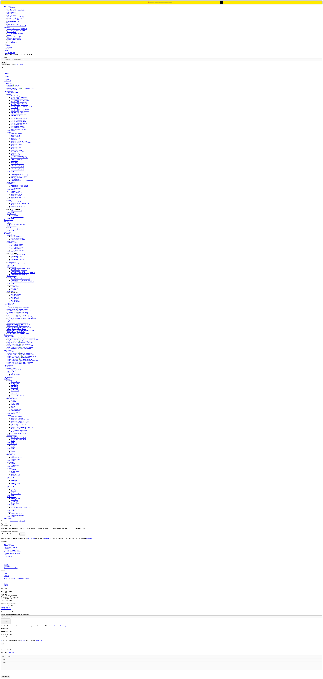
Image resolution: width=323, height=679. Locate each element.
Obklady (9, 94)
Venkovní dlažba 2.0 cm (13, 354)
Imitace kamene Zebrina (17, 250)
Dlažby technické (15, 474)
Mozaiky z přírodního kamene (19, 177)
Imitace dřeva (14, 500)
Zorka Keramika (11, 497)
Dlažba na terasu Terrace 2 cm (19, 205)
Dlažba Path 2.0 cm (12, 357)
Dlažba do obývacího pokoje (15, 339)
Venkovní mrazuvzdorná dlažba (19, 158)
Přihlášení (6, 565)
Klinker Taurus (15, 297)
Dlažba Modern (11, 332)
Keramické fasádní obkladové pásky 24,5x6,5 (23, 273)
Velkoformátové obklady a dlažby (20, 100)
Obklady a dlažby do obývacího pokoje (21, 106)
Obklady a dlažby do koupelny (19, 102)
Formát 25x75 (14, 388)
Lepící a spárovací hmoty (17, 217)
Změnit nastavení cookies (10, 568)
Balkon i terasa (15, 404)
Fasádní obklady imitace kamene (19, 425)
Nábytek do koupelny (13, 310)
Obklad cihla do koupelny (18, 126)
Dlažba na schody (15, 155)
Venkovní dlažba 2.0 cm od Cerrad (20, 422)
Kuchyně (9, 86)
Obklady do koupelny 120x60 (19, 123)
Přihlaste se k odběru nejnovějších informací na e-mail (15, 614)
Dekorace (10, 183)
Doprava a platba (11, 12)
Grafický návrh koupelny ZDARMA (17, 29)
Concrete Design (15, 382)
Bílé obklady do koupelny (18, 112)
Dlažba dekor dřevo (16, 459)
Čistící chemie (14, 215)
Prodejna (6, 48)
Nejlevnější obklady (16, 369)
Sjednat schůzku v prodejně (14, 18)
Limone (9, 478)
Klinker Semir (14, 289)
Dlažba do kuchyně (16, 135)
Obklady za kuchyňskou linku (19, 97)
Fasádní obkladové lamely (18, 239)
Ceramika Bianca (12, 436)
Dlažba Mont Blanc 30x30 (18, 197)
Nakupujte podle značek (13, 21)
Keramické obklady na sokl (18, 271)
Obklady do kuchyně (13, 324)
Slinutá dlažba (14, 161)
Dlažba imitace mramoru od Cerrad (20, 419)
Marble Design (15, 383)
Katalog (9, 47)
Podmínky (10, 41)
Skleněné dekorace (16, 188)
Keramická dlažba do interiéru (19, 152)
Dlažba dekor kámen (16, 457)
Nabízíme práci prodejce (13, 24)
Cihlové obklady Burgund (18, 254)
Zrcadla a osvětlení (12, 315)
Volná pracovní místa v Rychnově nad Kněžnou (16, 578)
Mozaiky (9, 173)
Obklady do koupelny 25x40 (18, 120)
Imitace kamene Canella (17, 245)
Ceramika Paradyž (12, 398)
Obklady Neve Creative (13, 330)
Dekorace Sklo (15, 394)
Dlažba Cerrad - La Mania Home (19, 432)
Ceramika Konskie (12, 444)
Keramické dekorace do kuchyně (19, 186)
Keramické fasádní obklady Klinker (20, 268)
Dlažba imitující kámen (13, 345)
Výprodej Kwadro (16, 475)
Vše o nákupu (7, 6)
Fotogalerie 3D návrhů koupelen (16, 30)
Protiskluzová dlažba (16, 159)
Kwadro (9, 468)
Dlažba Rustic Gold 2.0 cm (14, 360)
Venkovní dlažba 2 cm (17, 201)
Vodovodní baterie (12, 312)
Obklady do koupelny (16, 96)
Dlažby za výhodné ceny (17, 229)
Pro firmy (6, 44)
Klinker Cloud (14, 288)
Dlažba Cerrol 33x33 (16, 513)
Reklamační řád (11, 15)
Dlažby (9, 132)
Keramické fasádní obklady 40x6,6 (20, 274)
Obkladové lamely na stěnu (18, 127)
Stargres (9, 450)
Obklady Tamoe (11, 329)
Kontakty (6, 50)
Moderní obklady (15, 498)
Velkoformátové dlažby (13, 348)
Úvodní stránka (14, 521)
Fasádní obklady (11, 235)
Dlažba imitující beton (13, 341)
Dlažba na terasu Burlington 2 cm (20, 203)
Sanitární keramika (12, 313)
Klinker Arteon (15, 295)
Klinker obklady (11, 267)
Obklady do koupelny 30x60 (18, 121)
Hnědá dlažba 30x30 (16, 162)
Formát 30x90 (14, 389)
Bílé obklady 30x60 (16, 117)
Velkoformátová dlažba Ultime (19, 430)
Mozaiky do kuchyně (13, 327)
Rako (8, 488)
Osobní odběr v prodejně (10, 547)
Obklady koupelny (12, 309)
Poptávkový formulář (13, 20)
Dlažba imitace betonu (17, 418)
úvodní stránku (48, 538)
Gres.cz (23, 640)
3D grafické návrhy (9, 545)
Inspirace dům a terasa (13, 353)
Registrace (7, 566)
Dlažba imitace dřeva (16, 133)
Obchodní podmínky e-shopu (12, 553)
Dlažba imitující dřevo (13, 344)
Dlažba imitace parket (16, 150)
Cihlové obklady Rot (16, 256)
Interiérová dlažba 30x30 (17, 165)
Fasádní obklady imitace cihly (19, 424)
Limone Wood (14, 480)
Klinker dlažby (11, 277)
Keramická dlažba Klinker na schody (20, 279)
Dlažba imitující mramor (13, 347)
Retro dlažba (14, 139)
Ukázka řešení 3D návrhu (14, 39)
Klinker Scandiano (16, 294)
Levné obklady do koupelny (18, 129)
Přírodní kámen (11, 262)
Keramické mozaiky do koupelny (19, 174)
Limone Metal (14, 485)
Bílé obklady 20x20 (16, 115)
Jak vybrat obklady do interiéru (15, 9)
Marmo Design (15, 465)
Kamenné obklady (12, 242)
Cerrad (9, 415)
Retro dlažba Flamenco (13, 342)
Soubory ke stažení (12, 42)
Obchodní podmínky (12, 13)
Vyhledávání (4, 57)
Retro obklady (14, 108)
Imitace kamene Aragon (17, 244)
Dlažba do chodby (16, 153)
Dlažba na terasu (15, 136)
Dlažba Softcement (12, 333)
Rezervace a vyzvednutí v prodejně (16, 10)
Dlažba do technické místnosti (19, 141)
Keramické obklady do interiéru (19, 105)
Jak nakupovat (11, 7)
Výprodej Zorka (15, 503)
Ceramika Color (11, 506)
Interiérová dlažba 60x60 (17, 170)
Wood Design (14, 386)
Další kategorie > (8, 91)
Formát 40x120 (15, 391)
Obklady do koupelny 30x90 (18, 439)
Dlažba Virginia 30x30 (17, 192)
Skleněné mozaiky (16, 179)
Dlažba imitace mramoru (17, 145)
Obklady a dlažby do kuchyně (19, 103)
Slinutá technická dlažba (13, 191)
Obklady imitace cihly (16, 236)
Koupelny (10, 85)
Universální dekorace (16, 409)
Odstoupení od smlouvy (10, 554)
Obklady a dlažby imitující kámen (20, 109)
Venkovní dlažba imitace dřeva (19, 156)
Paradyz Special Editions (17, 395)
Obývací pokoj (15, 403)
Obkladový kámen (16, 248)
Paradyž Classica (15, 410)
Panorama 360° (11, 32)
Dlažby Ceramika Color (17, 509)
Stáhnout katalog (5, 607)
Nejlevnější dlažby (16, 374)
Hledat (22, 534)
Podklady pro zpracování (14, 36)
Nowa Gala (10, 462)
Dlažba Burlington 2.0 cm (14, 356)
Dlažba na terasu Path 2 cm (18, 206)
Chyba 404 (22, 521)
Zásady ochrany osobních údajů (15, 16)
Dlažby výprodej (11, 373)
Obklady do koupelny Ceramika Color (21, 507)
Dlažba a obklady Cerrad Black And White (22, 427)
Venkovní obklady (16, 494)
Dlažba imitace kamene (17, 144)
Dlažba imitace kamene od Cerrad (20, 421)
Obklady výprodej (12, 368)
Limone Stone (14, 481)
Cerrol (9, 512)
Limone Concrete (15, 483)
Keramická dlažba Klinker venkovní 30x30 (22, 280)
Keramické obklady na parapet (19, 270)
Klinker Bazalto (15, 298)
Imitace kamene (15, 501)
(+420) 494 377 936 (13, 653)
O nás (5, 573)
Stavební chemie (11, 214)
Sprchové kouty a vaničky (14, 318)
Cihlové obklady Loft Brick (18, 257)
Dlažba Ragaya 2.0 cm (13, 362)
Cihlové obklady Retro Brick (18, 259)
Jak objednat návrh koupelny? (15, 33)
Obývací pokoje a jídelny (14, 88)
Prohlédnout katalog (6, 609)
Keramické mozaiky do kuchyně (19, 176)
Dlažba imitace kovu (16, 149)
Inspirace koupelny (12, 307)
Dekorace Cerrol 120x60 (17, 515)
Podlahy (13, 492)
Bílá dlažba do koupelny (17, 164)
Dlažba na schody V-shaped (18, 429)
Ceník (9, 35)
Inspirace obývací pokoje (14, 338)
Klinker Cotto (14, 300)
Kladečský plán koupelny (14, 38)
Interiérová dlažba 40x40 (17, 168)
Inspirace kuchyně (12, 323)
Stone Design (14, 385)
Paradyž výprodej (15, 412)
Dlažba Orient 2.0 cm (13, 359)
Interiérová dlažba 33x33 (17, 167)
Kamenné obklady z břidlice (18, 264)
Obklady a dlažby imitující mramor (20, 111)
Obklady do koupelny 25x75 (18, 438)
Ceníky (9, 45)
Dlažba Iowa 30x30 (16, 195)
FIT (12, 392)
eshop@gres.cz (90, 538)
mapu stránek (31, 538)
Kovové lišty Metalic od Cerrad (19, 433)
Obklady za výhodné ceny (18, 224)
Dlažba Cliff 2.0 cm (12, 363)
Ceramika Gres (11, 454)
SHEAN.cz (39, 640)
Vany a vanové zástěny (13, 317)
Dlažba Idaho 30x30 (16, 194)
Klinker (13, 406)
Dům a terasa (10, 89)
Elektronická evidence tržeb (11, 550)
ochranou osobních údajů (60, 626)
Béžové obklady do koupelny (18, 114)
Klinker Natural (15, 286)
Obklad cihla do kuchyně (17, 124)
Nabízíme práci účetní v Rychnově (16, 26)
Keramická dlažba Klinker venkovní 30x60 (22, 282)
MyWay (9, 380)
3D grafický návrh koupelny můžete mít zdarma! (160, 2)
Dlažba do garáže (15, 138)
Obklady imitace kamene (17, 238)
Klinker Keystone (15, 301)
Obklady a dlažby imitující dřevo (19, 99)
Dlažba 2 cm (10, 200)
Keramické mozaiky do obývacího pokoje (22, 180)
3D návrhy (7, 27)
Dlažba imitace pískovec (17, 147)
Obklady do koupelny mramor (19, 118)
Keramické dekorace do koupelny (20, 185)
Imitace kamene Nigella (17, 247)
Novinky (6, 23)
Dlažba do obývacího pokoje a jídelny (21, 142)
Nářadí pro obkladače (16, 211)
